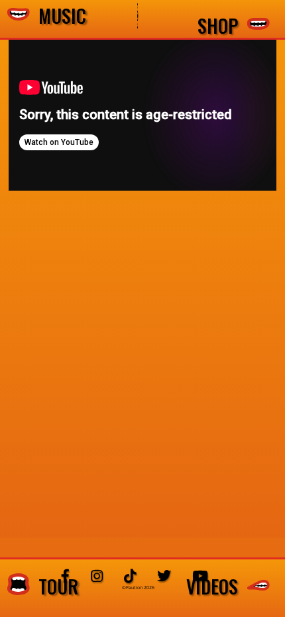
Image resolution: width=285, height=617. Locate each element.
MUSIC (57, 16)
